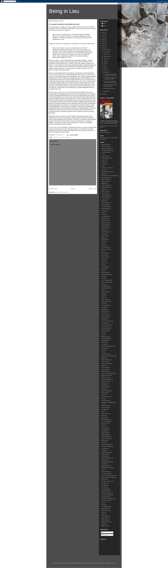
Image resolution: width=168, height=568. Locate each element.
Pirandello (104, 409)
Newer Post (53, 189)
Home (73, 189)
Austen (103, 169)
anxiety (103, 162)
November (106, 52)
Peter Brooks (105, 407)
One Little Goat (105, 396)
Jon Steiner (104, 323)
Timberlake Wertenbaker (108, 498)
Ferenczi (104, 262)
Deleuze (104, 229)
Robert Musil (105, 433)
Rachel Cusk (105, 423)
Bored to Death (105, 187)
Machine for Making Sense (108, 356)
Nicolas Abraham (106, 390)
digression (104, 235)
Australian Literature (107, 171)
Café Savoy (105, 193)
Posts (104, 532)
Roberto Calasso (106, 438)
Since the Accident (106, 458)
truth (103, 502)
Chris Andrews (105, 202)
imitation (104, 307)
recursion (104, 427)
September (106, 56)
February (105, 72)
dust (103, 243)
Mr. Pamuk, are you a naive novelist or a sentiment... (110, 74)
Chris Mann (104, 204)
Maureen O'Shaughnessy (108, 373)
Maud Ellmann (105, 371)
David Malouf (105, 226)
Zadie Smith (105, 526)
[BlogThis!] (72, 135)
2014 (103, 41)
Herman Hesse (105, 301)
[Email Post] (67, 135)
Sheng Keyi (104, 456)
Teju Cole (104, 479)
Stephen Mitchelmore (107, 467)
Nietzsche (104, 392)
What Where (105, 520)
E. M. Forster (105, 247)
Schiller (103, 450)
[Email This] (70, 135)
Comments (105, 535)
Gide (103, 290)
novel (103, 394)
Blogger (113, 563)
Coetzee (104, 214)
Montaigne (104, 385)
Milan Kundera (105, 381)
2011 (103, 48)
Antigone (104, 160)
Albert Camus (105, 146)
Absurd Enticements (105, 132)
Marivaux (104, 365)
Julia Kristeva (105, 330)
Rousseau (104, 440)
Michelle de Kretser (106, 379)
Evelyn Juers (105, 257)
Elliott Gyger (105, 253)
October (105, 54)
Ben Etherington (106, 177)
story (103, 469)
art (102, 166)
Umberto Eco (105, 508)
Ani (102, 154)
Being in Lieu (64, 11)
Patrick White (105, 405)
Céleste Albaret (105, 197)
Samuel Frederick (106, 444)
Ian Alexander (105, 305)
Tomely (115, 123)
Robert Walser (105, 434)
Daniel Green (105, 220)
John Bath (104, 319)
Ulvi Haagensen (106, 506)
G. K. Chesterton (106, 280)
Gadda (103, 284)
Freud (103, 276)
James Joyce (105, 315)
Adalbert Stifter (105, 144)
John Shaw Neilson (106, 321)
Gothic (103, 297)
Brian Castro (105, 191)
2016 (103, 36)
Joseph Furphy (105, 328)
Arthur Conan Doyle (106, 167)
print (101, 139)
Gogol (103, 295)
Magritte (104, 357)
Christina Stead (105, 206)
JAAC (104, 23)
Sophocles (104, 460)
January (105, 91)
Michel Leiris (105, 377)
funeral (103, 278)
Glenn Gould (105, 292)
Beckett (104, 173)
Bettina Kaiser (105, 179)
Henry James (105, 299)
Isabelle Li (104, 309)
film (102, 264)
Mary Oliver (104, 369)
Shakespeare (105, 454)
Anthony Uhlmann (106, 158)
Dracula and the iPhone (109, 88)
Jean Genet (104, 317)
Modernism (104, 383)
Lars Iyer (104, 344)
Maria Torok (105, 361)
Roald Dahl (104, 431)
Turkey (103, 504)
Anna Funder (105, 156)
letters (103, 350)
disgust (103, 237)
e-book (112, 137)
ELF (103, 251)
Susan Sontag (105, 471)
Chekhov (104, 200)
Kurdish (103, 342)
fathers (103, 261)
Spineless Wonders (113, 122)
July (104, 61)
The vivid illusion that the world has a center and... (110, 82)
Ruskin (103, 442)
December (106, 50)
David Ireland (105, 224)
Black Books (105, 181)
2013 (103, 43)
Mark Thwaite (105, 367)
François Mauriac (106, 274)
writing (68, 137)
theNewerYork (105, 491)
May (104, 65)
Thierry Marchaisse (106, 493)
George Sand (105, 286)
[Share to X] (74, 135)
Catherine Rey (105, 195)
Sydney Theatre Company (108, 477)
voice (103, 514)
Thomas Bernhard (106, 495)
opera (103, 398)
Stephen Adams (106, 465)
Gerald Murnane (106, 288)
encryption (104, 255)
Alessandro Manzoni (107, 150)
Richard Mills (105, 429)
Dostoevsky (105, 239)
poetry (103, 415)
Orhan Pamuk (56, 137)
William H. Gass (106, 522)
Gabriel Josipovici (106, 282)
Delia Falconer (105, 231)
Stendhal (104, 463)
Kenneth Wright (105, 338)
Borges (103, 189)
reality (103, 425)
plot (102, 411)
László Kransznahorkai (107, 346)
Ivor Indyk (104, 313)
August (105, 58)
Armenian (104, 164)
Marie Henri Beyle (106, 363)
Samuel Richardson (106, 446)
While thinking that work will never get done (110, 85)
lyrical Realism (105, 354)
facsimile (104, 259)
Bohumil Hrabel (105, 185)
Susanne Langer (106, 473)
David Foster (105, 222)
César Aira (104, 199)
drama (103, 241)
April (104, 67)
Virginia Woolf (105, 510)
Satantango (104, 448)
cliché (103, 212)
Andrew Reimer (105, 152)
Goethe (103, 294)
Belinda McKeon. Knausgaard (109, 175)
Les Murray (104, 348)
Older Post (92, 189)
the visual (63, 137)
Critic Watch (105, 218)
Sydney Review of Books (108, 475)
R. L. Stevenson (106, 421)
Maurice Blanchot (106, 375)
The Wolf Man (105, 489)
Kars (103, 334)
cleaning (104, 210)
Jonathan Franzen (106, 324)
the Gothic (104, 483)
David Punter (105, 228)
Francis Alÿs (105, 272)
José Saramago (106, 326)
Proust (103, 417)
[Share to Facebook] (75, 135)
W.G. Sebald (105, 516)
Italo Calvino (105, 311)
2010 (103, 94)
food (103, 270)
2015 (103, 39)
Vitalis (103, 512)
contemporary (105, 216)
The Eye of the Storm (107, 481)
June (104, 63)
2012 (103, 45)
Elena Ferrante (105, 249)
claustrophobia (105, 208)
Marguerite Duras (106, 359)
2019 (103, 32)
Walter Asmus (105, 518)
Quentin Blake (105, 419)
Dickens (104, 233)
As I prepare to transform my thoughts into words (110, 78)
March (105, 70)
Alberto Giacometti (106, 148)
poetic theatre (105, 413)
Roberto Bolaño (105, 436)
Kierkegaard (105, 340)
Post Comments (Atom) (62, 192)
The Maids (104, 485)
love (103, 352)
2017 (103, 34)
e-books (104, 245)
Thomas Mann (105, 496)
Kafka (103, 332)
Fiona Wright (105, 266)
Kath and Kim (105, 336)
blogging (104, 183)
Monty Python (105, 387)
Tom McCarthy (105, 500)
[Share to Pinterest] (77, 135)
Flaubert (104, 268)
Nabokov (104, 388)
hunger (103, 303)
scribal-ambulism (106, 452)
